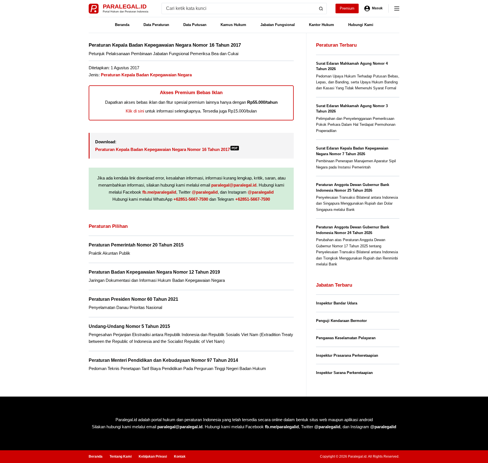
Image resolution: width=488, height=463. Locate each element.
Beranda (122, 25)
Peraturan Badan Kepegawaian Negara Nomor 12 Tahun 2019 (154, 272)
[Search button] (321, 8)
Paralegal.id (125, 6)
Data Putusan (194, 25)
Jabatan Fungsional (277, 25)
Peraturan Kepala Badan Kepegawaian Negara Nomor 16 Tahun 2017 (166, 149)
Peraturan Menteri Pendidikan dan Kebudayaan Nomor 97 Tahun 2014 (163, 360)
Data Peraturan (156, 25)
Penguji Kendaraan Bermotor (341, 321)
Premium (347, 8)
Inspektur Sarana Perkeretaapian (344, 373)
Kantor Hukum (321, 25)
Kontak (180, 456)
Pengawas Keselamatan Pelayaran (346, 338)
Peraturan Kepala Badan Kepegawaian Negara (146, 74)
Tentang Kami (121, 456)
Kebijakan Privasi (153, 456)
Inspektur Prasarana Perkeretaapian (347, 355)
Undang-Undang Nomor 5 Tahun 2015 (129, 326)
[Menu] (396, 8)
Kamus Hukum (233, 25)
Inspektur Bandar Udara (336, 303)
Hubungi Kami (360, 25)
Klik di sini (135, 111)
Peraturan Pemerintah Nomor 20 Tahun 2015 (136, 245)
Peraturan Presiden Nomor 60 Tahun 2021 (133, 299)
